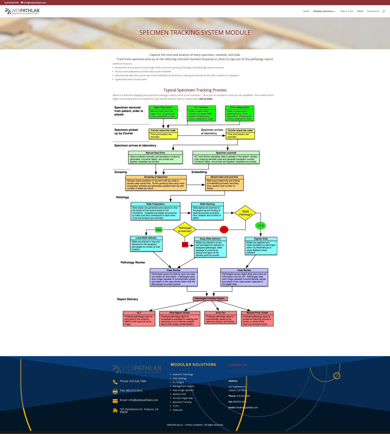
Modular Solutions (323, 11)
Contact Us (373, 11)
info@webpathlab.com (247, 407)
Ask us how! (205, 98)
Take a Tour (346, 11)
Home (306, 11)
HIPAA (360, 11)
